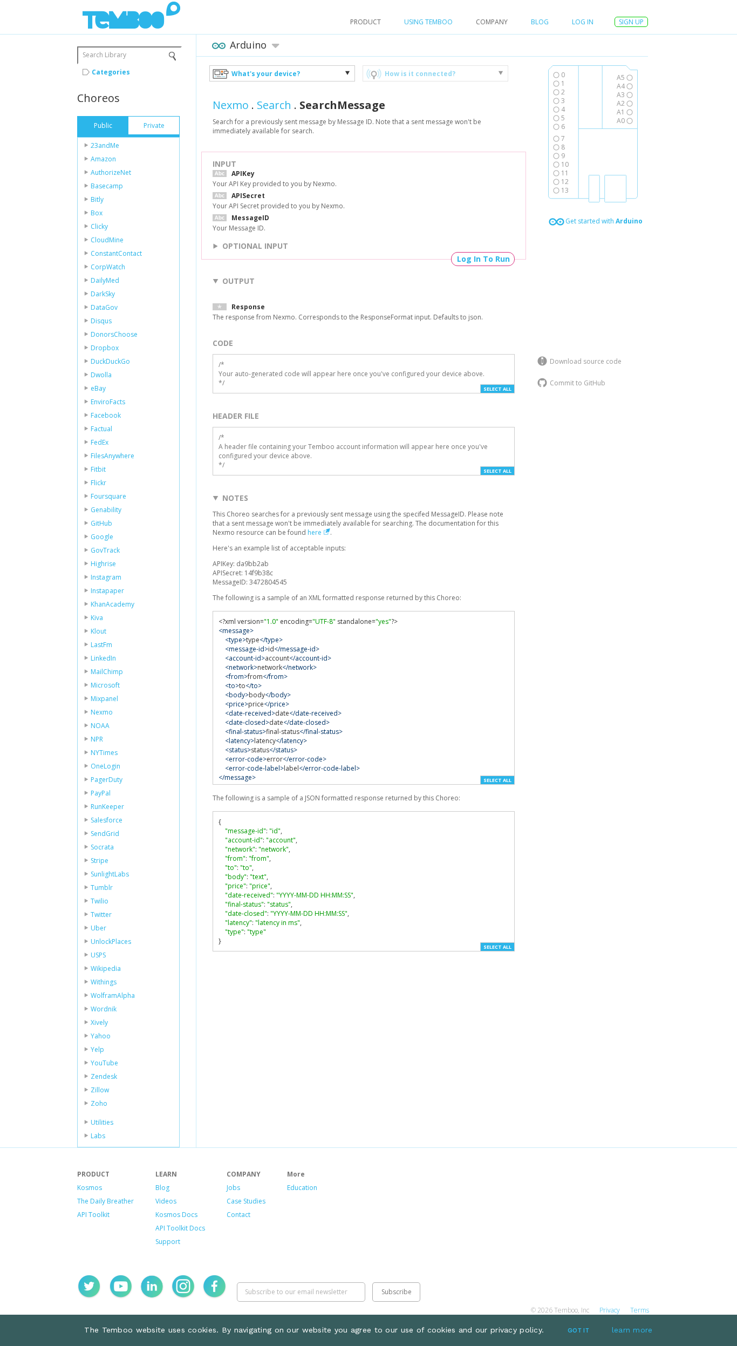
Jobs (233, 1187)
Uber (98, 928)
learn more (632, 1329)
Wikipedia (106, 968)
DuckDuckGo (110, 361)
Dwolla (101, 374)
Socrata (102, 847)
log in (582, 21)
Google (102, 536)
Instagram (106, 577)
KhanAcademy (112, 604)
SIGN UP (631, 21)
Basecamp (107, 186)
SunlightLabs (110, 874)
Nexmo (102, 712)
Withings (104, 982)
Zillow (100, 1090)
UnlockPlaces (111, 941)
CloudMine (107, 239)
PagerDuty (106, 779)
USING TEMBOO (428, 21)
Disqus (101, 320)
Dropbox (105, 347)
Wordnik (104, 1009)
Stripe (99, 860)
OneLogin (105, 766)
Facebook (106, 415)
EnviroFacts (108, 401)
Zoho (99, 1103)
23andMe (105, 145)
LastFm (101, 644)
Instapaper (107, 590)
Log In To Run (483, 259)
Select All (497, 388)
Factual (101, 428)
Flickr (98, 482)
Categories (111, 72)
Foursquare (108, 496)
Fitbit (98, 469)
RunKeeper (107, 806)
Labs (98, 1135)
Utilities (102, 1122)
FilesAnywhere (112, 455)
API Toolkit (93, 1214)
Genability (106, 509)
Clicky (99, 226)
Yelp (97, 1049)
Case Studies (246, 1201)
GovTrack (105, 550)
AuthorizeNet (111, 172)
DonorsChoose (114, 334)
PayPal (101, 793)
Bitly (97, 199)
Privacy (609, 1310)
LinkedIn (103, 658)
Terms (639, 1310)
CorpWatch (108, 266)
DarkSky (103, 293)
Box (97, 212)
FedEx (99, 442)
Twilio (99, 901)
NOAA (100, 725)
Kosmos (89, 1187)
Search (274, 105)
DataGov (104, 307)
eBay (98, 388)
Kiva (97, 617)
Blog (540, 21)
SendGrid (105, 833)
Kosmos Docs (176, 1214)
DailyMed (105, 280)
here (315, 532)
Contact (238, 1214)
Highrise (103, 563)
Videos (165, 1201)
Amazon (103, 159)
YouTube (104, 1063)
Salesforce (106, 820)
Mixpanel (104, 698)
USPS (98, 955)
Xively (99, 1022)
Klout (98, 631)
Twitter (101, 914)
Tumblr (102, 887)
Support (167, 1241)
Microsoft (105, 685)
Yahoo (101, 1036)
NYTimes (104, 752)
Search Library (104, 54)
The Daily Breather (105, 1201)
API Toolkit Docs (180, 1228)
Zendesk (104, 1076)
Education (302, 1187)
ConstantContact (116, 253)
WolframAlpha (113, 995)
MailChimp (107, 671)
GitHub (101, 523)
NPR (97, 739)
